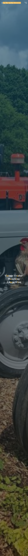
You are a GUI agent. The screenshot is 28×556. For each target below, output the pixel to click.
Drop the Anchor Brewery (10, 3)
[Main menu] (25, 3)
